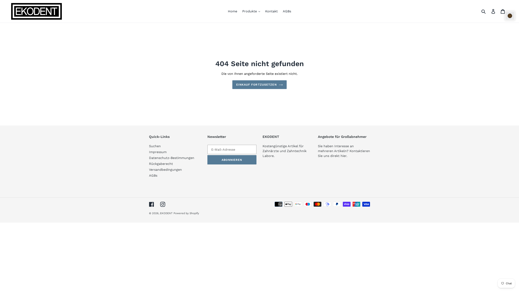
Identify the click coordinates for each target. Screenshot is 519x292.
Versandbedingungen (165, 170)
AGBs (153, 175)
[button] (510, 16)
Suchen (155, 146)
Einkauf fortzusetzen (256, 84)
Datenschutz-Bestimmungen (171, 158)
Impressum (158, 152)
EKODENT (166, 213)
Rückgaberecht (161, 164)
